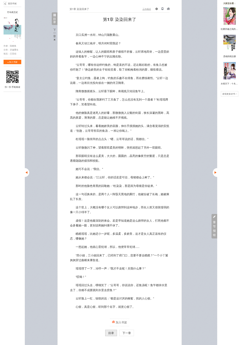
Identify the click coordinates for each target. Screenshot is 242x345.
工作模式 (146, 8)
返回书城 (12, 3)
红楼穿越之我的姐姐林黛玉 (229, 28)
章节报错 (214, 228)
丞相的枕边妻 (229, 56)
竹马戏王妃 (12, 11)
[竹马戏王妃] (12, 29)
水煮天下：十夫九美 (229, 83)
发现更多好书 (229, 93)
